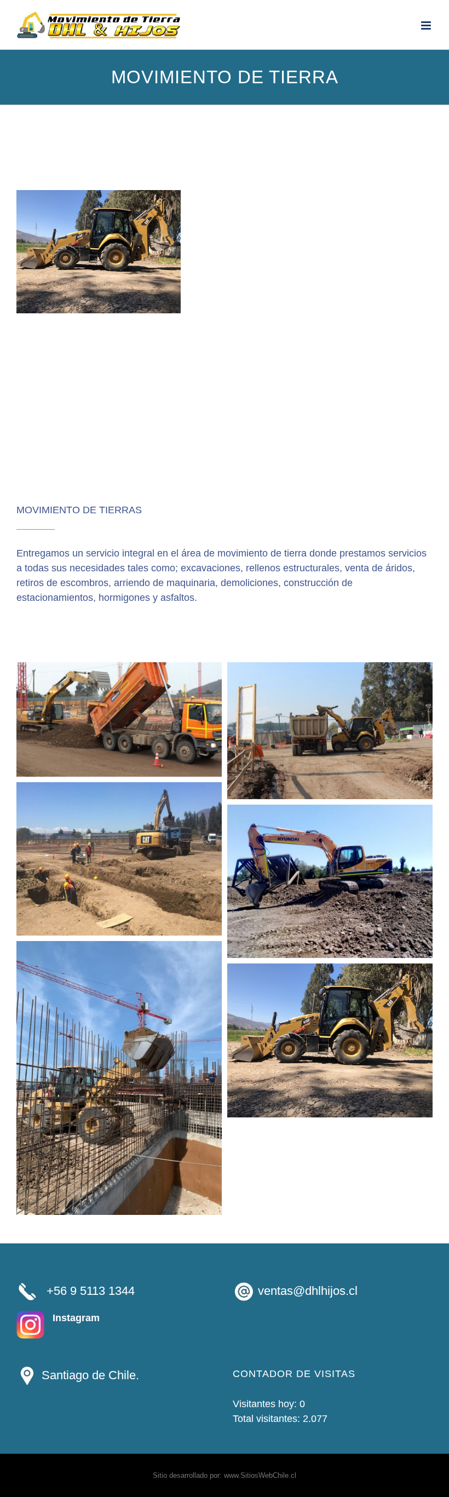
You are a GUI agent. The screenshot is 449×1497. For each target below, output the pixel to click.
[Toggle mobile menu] (427, 25)
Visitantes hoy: (266, 1403)
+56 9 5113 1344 (91, 1291)
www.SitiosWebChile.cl (260, 1475)
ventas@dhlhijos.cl (308, 1291)
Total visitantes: (268, 1418)
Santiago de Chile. (88, 1375)
